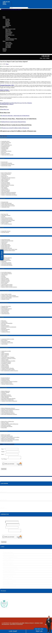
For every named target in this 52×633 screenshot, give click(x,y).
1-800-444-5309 (6, 1)
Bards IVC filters (5, 422)
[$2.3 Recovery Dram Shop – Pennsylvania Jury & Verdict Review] (14, 115)
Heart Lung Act (4, 176)
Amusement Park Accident (7, 219)
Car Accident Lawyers (8, 576)
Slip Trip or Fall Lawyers (8, 559)
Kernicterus (3, 328)
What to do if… (8, 31)
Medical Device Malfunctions (7, 421)
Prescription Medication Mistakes (8, 398)
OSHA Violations (5, 353)
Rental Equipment (5, 367)
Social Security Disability (6, 163)
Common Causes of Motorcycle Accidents (10, 437)
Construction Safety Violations (7, 357)
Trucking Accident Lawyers (9, 573)
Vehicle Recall (4, 274)
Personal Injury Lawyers (8, 554)
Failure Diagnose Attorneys (7, 410)
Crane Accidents (4, 364)
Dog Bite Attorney (5, 232)
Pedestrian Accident (5, 280)
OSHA (2, 352)
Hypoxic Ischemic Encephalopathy (8, 326)
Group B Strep (4, 330)
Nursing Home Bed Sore (6, 248)
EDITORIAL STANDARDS (16, 624)
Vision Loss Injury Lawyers (7, 154)
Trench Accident (4, 359)
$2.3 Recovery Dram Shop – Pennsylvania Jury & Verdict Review (18, 118)
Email (3, 454)
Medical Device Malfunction (7, 399)
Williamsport (8, 25)
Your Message (4, 458)
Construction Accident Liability (8, 369)
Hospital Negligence (5, 377)
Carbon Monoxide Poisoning (7, 204)
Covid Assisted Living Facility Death (9, 249)
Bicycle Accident (5, 282)
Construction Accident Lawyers (10, 566)
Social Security (4, 162)
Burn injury (3, 152)
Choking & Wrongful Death (7, 240)
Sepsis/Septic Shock (5, 380)
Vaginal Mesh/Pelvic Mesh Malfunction (9, 423)
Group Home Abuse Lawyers (9, 585)
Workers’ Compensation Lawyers (10, 557)
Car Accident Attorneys (6, 272)
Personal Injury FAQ (9, 35)
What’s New (8, 30)
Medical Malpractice (5, 391)
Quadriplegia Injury (5, 146)
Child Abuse (4, 243)
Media (4, 41)
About (4, 17)
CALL (41, 58)
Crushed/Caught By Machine (7, 368)
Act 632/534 (4, 175)
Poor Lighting (4, 356)
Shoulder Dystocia (5, 325)
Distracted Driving (5, 279)
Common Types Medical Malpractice (9, 401)
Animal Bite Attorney (5, 215)
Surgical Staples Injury (6, 260)
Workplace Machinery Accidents (8, 360)
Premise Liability (4, 222)
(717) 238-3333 (3, 499)
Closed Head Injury (5, 313)
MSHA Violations (5, 354)
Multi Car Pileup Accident (6, 285)
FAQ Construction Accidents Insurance (9, 370)
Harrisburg (7, 22)
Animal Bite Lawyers (8, 561)
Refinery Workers (5, 186)
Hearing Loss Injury (5, 153)
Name (3, 449)
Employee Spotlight (9, 39)
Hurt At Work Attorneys (6, 172)
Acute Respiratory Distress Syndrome (9, 381)
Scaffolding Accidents (6, 363)
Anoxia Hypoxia (4, 311)
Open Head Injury (5, 312)
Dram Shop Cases (5, 112)
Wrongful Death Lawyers (8, 571)
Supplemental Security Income (7, 164)
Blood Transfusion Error (6, 396)
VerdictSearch (8, 33)
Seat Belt (3, 276)
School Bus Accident (5, 341)
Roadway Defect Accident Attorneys (9, 287)
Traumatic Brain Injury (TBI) (7, 85)
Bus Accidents (4, 340)
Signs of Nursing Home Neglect (8, 250)
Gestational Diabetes (5, 331)
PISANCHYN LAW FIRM (18, 623)
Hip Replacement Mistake (6, 265)
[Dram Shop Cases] (4, 109)
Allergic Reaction (5, 397)
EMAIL (4, 4)
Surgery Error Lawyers (8, 583)
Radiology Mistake (5, 392)
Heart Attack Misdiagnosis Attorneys (9, 414)
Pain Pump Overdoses (6, 394)
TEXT (4, 2)
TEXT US (39, 631)
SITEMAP (37, 623)
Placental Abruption (5, 329)
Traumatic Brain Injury (6, 142)
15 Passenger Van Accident (7, 342)
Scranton (7, 21)
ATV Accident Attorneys (6, 145)
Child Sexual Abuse (5, 244)
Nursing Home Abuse (6, 245)
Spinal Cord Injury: (4, 90)
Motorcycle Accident (5, 434)
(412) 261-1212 (3, 507)
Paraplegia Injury (5, 147)
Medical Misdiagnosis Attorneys (8, 408)
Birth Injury (3, 320)
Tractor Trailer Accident (6, 294)
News (4, 27)
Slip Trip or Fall (4, 214)
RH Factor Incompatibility (6, 323)
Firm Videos (8, 47)
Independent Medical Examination (8, 192)
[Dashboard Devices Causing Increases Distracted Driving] (13, 121)
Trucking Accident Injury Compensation (9, 296)
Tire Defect (3, 277)
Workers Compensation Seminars (8, 193)
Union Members (4, 188)
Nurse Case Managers (6, 174)
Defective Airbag (5, 278)
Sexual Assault (4, 242)
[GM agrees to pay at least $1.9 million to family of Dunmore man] (14, 127)
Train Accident (4, 343)
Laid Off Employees (5, 178)
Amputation (3, 149)
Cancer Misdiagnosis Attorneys (8, 413)
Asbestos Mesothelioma (6, 221)
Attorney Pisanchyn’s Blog (11, 38)
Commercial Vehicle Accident (7, 339)
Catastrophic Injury (5, 141)
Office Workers (4, 181)
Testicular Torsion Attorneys (7, 384)
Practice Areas (6, 26)
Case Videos (8, 46)
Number (3, 451)
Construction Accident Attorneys (8, 177)
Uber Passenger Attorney (6, 273)
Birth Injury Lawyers (7, 578)
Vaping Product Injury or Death (8, 205)
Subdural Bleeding (5, 309)
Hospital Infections (5, 379)
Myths (6, 36)
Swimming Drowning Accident (8, 220)
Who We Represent (5, 191)
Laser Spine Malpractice (6, 263)
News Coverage (8, 32)
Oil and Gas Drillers (5, 182)
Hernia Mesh (4, 427)
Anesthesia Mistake (5, 259)
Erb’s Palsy (3, 324)
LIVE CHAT (13, 631)
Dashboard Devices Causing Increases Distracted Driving (15, 125)
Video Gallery (8, 42)
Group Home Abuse (5, 239)
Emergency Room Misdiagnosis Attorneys (10, 409)
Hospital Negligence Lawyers (9, 581)
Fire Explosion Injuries (6, 362)
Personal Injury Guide (8, 552)
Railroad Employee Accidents (7, 185)
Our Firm (7, 19)
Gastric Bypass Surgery (6, 262)
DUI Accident (4, 283)
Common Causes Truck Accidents (8, 295)
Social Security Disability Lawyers (10, 569)
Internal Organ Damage (6, 151)
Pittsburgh (7, 24)
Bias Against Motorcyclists (7, 436)
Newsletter (7, 37)
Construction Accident (6, 351)
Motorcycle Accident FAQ (7, 440)
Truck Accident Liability (6, 297)
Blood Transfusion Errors (6, 382)
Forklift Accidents (5, 365)
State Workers (4, 187)
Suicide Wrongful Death (6, 203)
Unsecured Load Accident (6, 284)
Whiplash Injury (4, 307)
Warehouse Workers (5, 190)
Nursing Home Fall (5, 246)
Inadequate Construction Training (8, 358)
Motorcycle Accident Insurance (8, 438)
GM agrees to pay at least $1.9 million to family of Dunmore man (18, 131)
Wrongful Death (4, 148)
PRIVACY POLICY (29, 623)
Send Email (3, 468)
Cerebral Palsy (4, 322)
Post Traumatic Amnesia (6, 308)
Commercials (8, 44)
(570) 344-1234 (3, 491)
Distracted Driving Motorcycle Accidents (10, 439)
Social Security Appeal (6, 165)
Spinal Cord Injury (5, 143)
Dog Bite (3, 216)
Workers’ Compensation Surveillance (9, 194)
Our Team (7, 20)
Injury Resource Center (10, 28)
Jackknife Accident (5, 299)
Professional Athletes (5, 183)
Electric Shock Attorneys (6, 217)
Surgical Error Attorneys (6, 257)
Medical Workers (5, 180)
